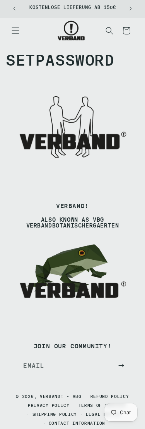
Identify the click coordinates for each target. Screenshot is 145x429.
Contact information (77, 423)
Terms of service (102, 405)
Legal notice (103, 414)
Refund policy (109, 396)
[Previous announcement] (14, 8)
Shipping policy (54, 414)
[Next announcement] (130, 8)
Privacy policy (49, 405)
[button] (15, 30)
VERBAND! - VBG (61, 396)
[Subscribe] (121, 365)
